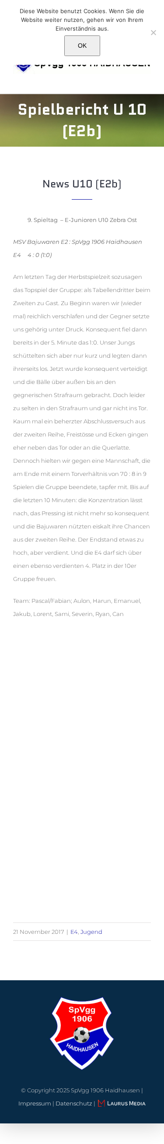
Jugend (91, 931)
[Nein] (153, 32)
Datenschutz (74, 1103)
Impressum (34, 1103)
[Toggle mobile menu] (147, 78)
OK (82, 45)
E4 (74, 931)
